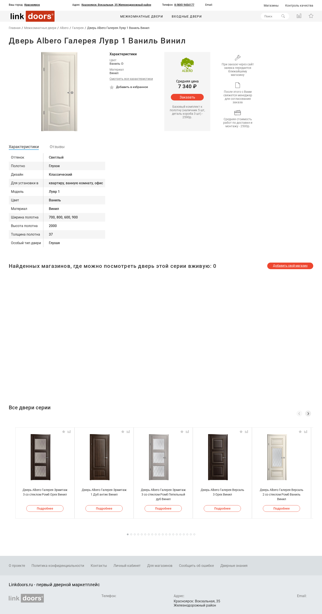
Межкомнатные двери (141, 16)
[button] (308, 413)
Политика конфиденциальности (58, 566)
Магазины (271, 5)
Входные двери (187, 16)
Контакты (99, 566)
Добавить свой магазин (290, 265)
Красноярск (32, 4)
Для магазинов (159, 566)
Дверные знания (234, 566)
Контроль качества (299, 5)
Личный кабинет (127, 566)
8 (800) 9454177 (184, 4)
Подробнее (45, 508)
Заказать (187, 97)
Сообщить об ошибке (196, 566)
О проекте (17, 566)
